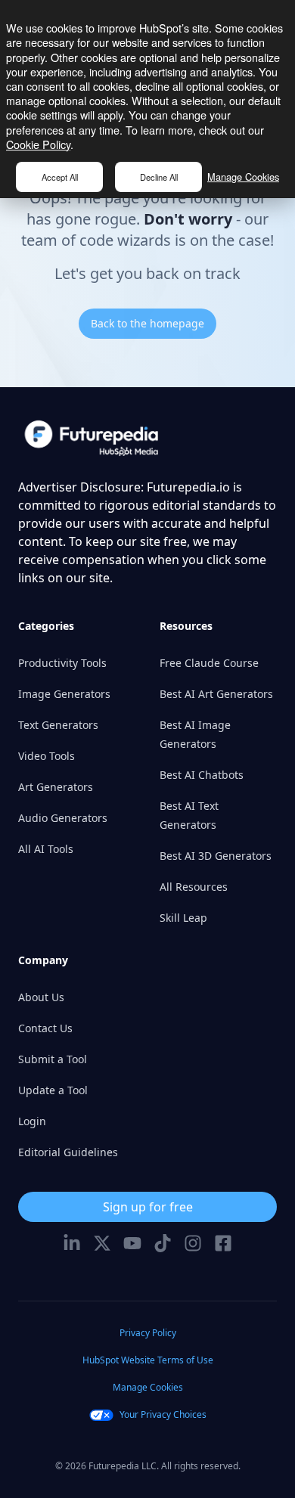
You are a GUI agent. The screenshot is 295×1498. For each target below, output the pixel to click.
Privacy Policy (148, 1332)
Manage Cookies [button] (148, 1387)
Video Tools (46, 756)
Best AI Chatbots (202, 775)
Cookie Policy (38, 144)
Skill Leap (183, 917)
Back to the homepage (147, 323)
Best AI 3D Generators (216, 855)
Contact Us (45, 1028)
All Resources (194, 886)
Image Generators (64, 694)
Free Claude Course (209, 663)
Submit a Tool (52, 1059)
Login (32, 1121)
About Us (41, 997)
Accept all (60, 177)
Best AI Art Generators (216, 694)
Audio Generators (62, 818)
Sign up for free (148, 1207)
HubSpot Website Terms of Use (147, 1360)
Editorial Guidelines (68, 1152)
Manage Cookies (243, 176)
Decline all (159, 177)
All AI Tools (45, 849)
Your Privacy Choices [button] (163, 1414)
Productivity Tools (62, 663)
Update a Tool (53, 1090)
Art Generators (55, 787)
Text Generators (58, 725)
